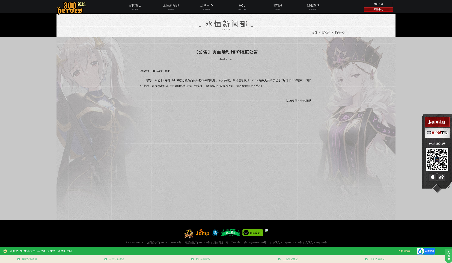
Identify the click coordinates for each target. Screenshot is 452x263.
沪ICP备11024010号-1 (256, 242)
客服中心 (378, 9)
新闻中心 (340, 32)
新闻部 (326, 32)
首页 (314, 32)
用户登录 (378, 3)
